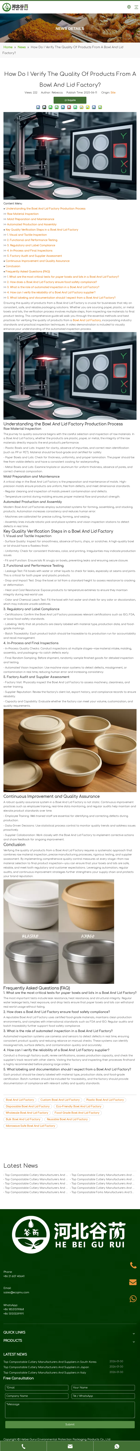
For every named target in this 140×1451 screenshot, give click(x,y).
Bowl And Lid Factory (87, 320)
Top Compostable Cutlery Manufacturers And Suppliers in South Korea (37, 1175)
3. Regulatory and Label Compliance (31, 245)
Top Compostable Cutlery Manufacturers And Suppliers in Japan (103, 1175)
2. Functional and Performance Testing (32, 240)
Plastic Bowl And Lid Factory (105, 1100)
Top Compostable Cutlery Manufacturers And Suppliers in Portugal (37, 1183)
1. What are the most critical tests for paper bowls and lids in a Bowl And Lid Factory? (63, 277)
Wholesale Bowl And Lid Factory (27, 1112)
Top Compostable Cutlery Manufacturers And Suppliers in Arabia (37, 1192)
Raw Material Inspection (23, 214)
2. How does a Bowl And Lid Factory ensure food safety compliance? (52, 282)
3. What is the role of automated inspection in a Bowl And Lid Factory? (53, 287)
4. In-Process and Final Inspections (29, 250)
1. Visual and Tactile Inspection (27, 234)
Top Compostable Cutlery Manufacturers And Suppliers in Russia (37, 1188)
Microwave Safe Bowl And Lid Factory (30, 1126)
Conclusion (13, 266)
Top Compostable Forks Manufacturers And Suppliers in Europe (103, 1192)
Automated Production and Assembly (32, 224)
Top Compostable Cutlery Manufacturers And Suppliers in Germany (103, 1179)
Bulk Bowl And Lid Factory (23, 1119)
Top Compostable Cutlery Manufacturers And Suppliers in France (103, 1188)
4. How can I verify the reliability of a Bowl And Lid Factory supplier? (51, 292)
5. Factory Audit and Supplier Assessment (34, 256)
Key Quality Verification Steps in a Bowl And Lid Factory (42, 229)
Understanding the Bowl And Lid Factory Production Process (45, 208)
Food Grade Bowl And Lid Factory (77, 1112)
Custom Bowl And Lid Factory (60, 1100)
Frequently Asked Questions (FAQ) (28, 271)
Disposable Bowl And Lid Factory (28, 1106)
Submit (70, 1424)
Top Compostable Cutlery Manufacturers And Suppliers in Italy (37, 1179)
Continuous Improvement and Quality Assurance (37, 261)
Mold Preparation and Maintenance (30, 219)
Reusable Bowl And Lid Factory (67, 1119)
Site (113, 92)
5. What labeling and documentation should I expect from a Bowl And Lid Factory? (61, 297)
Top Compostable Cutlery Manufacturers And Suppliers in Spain (103, 1183)
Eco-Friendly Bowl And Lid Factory (78, 1106)
